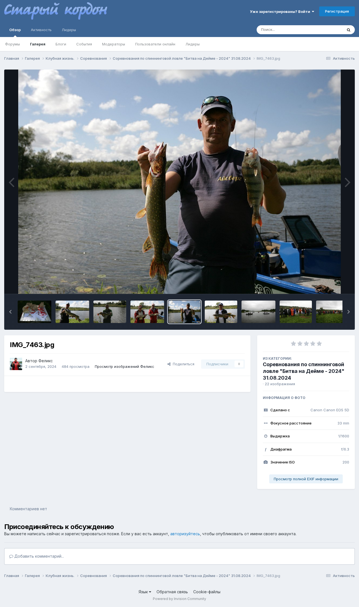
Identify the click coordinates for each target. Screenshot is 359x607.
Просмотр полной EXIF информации (306, 479)
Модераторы (113, 44)
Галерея (37, 44)
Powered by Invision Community (179, 599)
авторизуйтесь (185, 533)
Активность (41, 29)
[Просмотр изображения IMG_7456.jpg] (333, 312)
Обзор (15, 29)
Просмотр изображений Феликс (124, 366)
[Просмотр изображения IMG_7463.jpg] (184, 312)
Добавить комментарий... (38, 556)
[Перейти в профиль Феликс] (16, 364)
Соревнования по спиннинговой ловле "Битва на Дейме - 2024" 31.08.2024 (303, 371)
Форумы (12, 44)
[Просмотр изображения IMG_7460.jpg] (258, 312)
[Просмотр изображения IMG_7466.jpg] (72, 312)
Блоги (61, 44)
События (84, 44)
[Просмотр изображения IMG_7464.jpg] (109, 312)
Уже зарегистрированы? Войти (281, 11)
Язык (144, 591)
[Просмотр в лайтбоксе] (179, 182)
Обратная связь (172, 591)
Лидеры (192, 44)
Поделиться (182, 364)
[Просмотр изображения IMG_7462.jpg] (147, 312)
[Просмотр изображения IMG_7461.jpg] (221, 312)
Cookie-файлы (206, 591)
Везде (330, 29)
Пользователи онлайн (155, 44)
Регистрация (337, 11)
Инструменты (330, 283)
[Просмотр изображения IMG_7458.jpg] (296, 312)
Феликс (45, 360)
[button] (10, 312)
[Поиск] (348, 29)
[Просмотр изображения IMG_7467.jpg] (34, 312)
